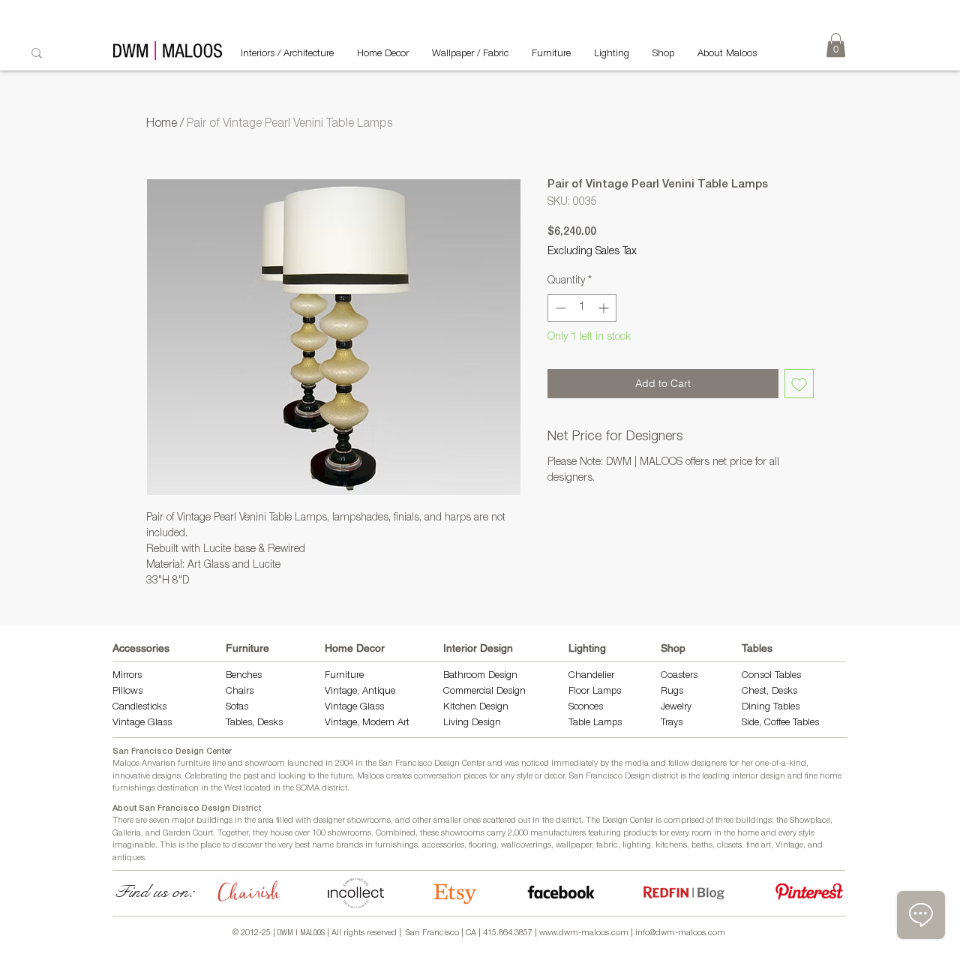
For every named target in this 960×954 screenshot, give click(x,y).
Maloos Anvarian (144, 764)
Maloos (370, 776)
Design (493, 707)
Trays (671, 723)
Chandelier (591, 676)
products (640, 834)
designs (166, 776)
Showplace (810, 821)
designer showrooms (352, 821)
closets (729, 846)
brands (349, 846)
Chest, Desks (769, 692)
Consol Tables (771, 676)
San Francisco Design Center (172, 752)
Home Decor (355, 648)
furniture (194, 764)
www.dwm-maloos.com (583, 933)
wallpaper (574, 846)
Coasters (679, 676)
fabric (607, 846)
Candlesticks (139, 707)
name (323, 846)
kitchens (671, 846)
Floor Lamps (594, 692)
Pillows (127, 692)
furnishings (396, 846)
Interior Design (478, 648)
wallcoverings (526, 846)
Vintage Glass (142, 723)
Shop (673, 648)
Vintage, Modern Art (367, 723)
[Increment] (605, 308)
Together (233, 834)
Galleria (126, 834)
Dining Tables (771, 707)
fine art (758, 846)
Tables (757, 648)
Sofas (237, 707)
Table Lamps (595, 723)
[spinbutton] (582, 308)
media (637, 764)
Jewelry (676, 707)
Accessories (141, 648)
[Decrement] (559, 308)
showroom (265, 764)
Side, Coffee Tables (782, 723)
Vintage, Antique (360, 692)
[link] (836, 45)
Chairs (240, 692)
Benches (244, 676)
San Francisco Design (609, 776)
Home (161, 124)
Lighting (587, 648)
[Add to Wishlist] (799, 383)
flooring (482, 846)
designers (709, 764)
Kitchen (461, 707)
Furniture (247, 648)
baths (702, 846)
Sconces (585, 707)
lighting (636, 846)
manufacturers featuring (575, 834)
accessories (443, 846)
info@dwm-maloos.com (680, 933)
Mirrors (127, 676)
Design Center (629, 821)
